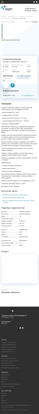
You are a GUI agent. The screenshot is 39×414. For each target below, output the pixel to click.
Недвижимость (13, 16)
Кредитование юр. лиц (8, 351)
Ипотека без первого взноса (10, 361)
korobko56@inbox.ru (28, 95)
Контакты (4, 400)
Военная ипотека (6, 363)
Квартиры (30, 16)
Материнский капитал (8, 365)
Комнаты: (6, 70)
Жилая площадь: (17, 65)
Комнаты (4, 379)
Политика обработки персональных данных (14, 410)
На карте (5, 251)
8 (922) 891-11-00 (9, 95)
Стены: (14, 70)
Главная (3, 16)
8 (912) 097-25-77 (30, 9)
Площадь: (6, 65)
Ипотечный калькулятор (8, 358)
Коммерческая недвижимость (10, 384)
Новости (4, 395)
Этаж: (29, 65)
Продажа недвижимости (8, 342)
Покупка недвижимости (8, 344)
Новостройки (5, 18)
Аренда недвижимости (8, 349)
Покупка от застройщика (9, 347)
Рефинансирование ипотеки (10, 368)
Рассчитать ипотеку (23, 78)
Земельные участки (7, 386)
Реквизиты (4, 402)
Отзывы (3, 393)
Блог (2, 398)
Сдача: (29, 70)
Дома (3, 382)
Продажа (22, 16)
